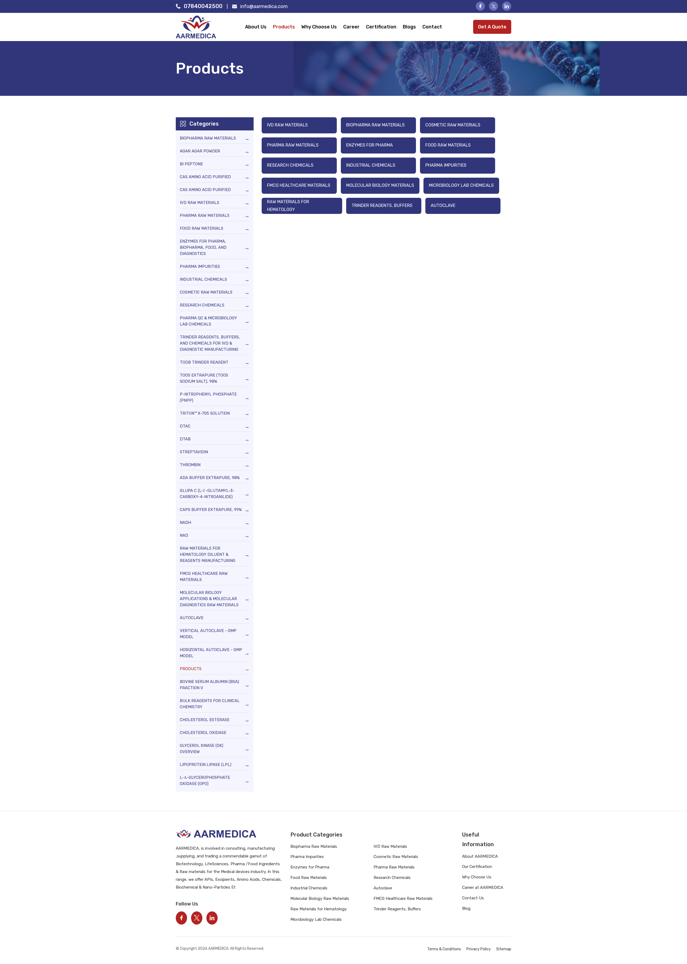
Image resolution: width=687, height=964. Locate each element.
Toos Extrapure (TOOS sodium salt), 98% (204, 378)
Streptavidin (194, 452)
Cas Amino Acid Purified (205, 176)
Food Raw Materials (448, 145)
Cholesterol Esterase (204, 719)
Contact (432, 27)
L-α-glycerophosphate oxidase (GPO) (205, 780)
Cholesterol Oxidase (203, 732)
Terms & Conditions (444, 949)
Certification (381, 27)
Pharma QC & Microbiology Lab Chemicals (208, 321)
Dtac (185, 426)
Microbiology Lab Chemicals (461, 185)
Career (351, 27)
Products (284, 27)
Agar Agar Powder (200, 151)
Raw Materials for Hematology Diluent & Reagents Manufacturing (207, 554)
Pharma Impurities (445, 165)
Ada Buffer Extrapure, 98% (210, 477)
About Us (255, 27)
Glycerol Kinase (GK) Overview (201, 748)
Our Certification (477, 866)
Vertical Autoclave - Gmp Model (208, 633)
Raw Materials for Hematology (288, 205)
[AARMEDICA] (200, 27)
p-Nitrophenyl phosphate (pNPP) (208, 397)
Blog (466, 908)
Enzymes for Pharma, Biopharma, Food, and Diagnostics (203, 247)
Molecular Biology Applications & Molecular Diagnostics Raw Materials (209, 598)
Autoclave (443, 205)
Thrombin (190, 464)
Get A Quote (492, 27)
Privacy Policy (478, 949)
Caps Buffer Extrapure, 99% (211, 509)
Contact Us (473, 898)
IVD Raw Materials (287, 124)
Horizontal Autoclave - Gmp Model (211, 652)
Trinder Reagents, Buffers (382, 205)
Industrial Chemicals (370, 165)
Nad (184, 535)
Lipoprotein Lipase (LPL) (205, 764)
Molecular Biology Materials (380, 185)
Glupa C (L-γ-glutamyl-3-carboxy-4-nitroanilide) (207, 493)
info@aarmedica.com (264, 6)
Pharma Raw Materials (293, 145)
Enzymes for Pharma (369, 145)
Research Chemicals (290, 165)
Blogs (409, 27)
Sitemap (503, 949)
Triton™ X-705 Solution (205, 413)
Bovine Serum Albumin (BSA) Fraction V (209, 684)
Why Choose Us (319, 27)
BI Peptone (191, 164)
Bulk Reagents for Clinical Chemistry (210, 703)
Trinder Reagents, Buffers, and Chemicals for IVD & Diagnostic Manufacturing (210, 343)
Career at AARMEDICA (482, 887)
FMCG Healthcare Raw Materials (204, 576)
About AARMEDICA (480, 856)
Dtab (185, 439)
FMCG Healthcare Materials (298, 185)
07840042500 (203, 6)
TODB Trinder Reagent (204, 362)
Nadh (185, 522)
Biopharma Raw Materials (375, 124)
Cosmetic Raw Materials (452, 124)
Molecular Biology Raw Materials (319, 898)
